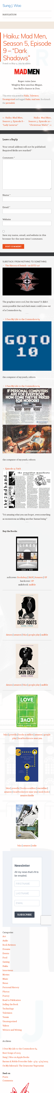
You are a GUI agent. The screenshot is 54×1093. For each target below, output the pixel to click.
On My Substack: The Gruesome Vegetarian (23, 1065)
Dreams (6, 949)
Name (6, 194)
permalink (10, 103)
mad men (36, 99)
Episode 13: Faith (13, 468)
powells (13, 734)
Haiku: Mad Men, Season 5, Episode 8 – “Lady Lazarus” (13, 121)
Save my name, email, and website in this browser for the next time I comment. (24, 236)
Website (7, 219)
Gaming (6, 961)
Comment (9, 157)
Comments (8, 1080)
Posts (5, 1076)
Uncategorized (9, 99)
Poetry (6, 995)
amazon (17, 634)
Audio (5, 940)
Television (34, 95)
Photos (6, 991)
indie (34, 845)
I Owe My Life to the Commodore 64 (22, 319)
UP (45, 577)
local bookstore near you (30, 738)
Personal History (11, 987)
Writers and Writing (12, 1029)
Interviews (8, 970)
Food (5, 957)
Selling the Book (10, 1004)
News (5, 983)
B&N (31, 577)
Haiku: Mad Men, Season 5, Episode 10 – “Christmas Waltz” (39, 121)
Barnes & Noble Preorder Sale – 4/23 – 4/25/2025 (25, 1061)
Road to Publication (12, 1000)
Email (6, 207)
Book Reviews (9, 944)
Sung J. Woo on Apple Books (16, 1057)
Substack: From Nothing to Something (24, 261)
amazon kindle (27, 795)
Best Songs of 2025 (12, 1052)
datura (9, 634)
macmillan (42, 788)
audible (32, 584)
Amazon (39, 577)
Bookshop (22, 577)
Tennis (6, 1017)
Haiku (26, 95)
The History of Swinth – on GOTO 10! (22, 265)
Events (6, 953)
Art (4, 936)
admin (28, 63)
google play (34, 634)
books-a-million (25, 734)
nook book (44, 791)
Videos (6, 1025)
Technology (8, 1008)
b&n (25, 634)
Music (5, 978)
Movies (6, 974)
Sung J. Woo (12, 5)
